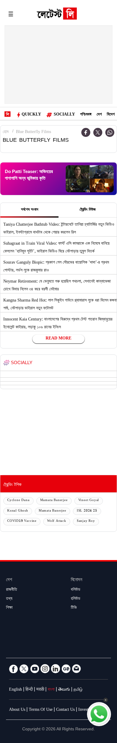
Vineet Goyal (88, 500)
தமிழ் (78, 690)
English (15, 690)
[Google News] (66, 668)
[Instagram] (45, 668)
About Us (17, 710)
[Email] (76, 668)
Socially (64, 115)
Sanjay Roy (86, 521)
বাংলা (51, 690)
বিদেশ (111, 115)
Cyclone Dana (18, 500)
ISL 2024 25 (87, 511)
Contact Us (65, 710)
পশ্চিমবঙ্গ (86, 115)
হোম (5, 132)
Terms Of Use (40, 710)
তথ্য (9, 599)
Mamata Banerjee (54, 500)
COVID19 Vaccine (22, 521)
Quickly (31, 115)
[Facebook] (13, 668)
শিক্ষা (9, 608)
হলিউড (75, 599)
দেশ (99, 115)
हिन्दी (29, 690)
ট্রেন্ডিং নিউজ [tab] (88, 210)
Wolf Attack (56, 521)
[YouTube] (34, 668)
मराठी (40, 690)
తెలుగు (64, 690)
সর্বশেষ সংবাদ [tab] (29, 210)
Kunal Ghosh (17, 511)
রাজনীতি (11, 590)
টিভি (74, 608)
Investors (86, 710)
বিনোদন (76, 580)
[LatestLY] (57, 15)
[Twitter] (97, 132)
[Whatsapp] (109, 132)
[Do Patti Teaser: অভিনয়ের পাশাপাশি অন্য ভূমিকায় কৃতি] (90, 179)
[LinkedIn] (55, 668)
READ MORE (58, 339)
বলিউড (75, 590)
